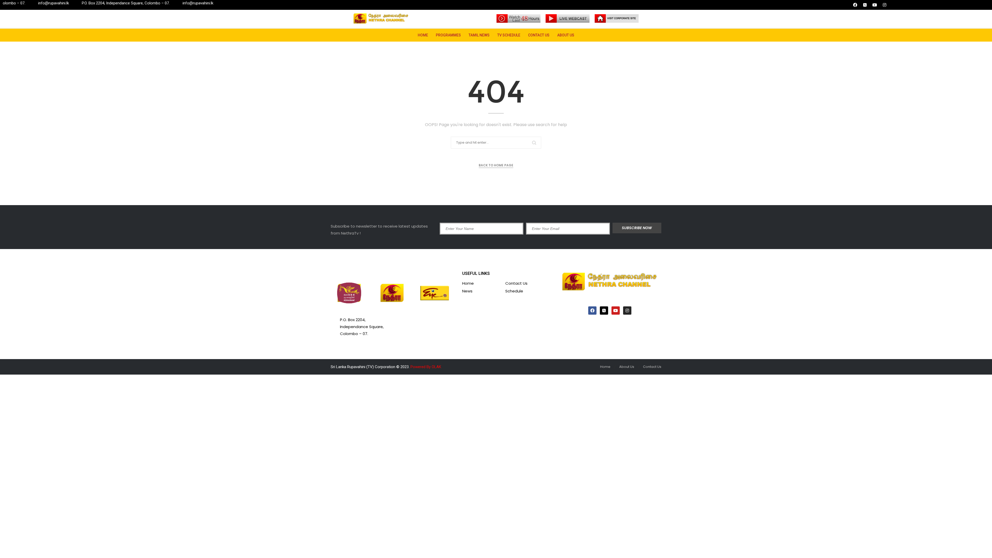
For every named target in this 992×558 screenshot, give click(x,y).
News (467, 291)
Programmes (448, 35)
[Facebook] (855, 5)
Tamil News (479, 35)
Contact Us (538, 35)
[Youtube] (875, 5)
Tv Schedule (508, 35)
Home (423, 35)
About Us (565, 35)
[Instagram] (884, 5)
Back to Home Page (496, 165)
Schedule (514, 291)
